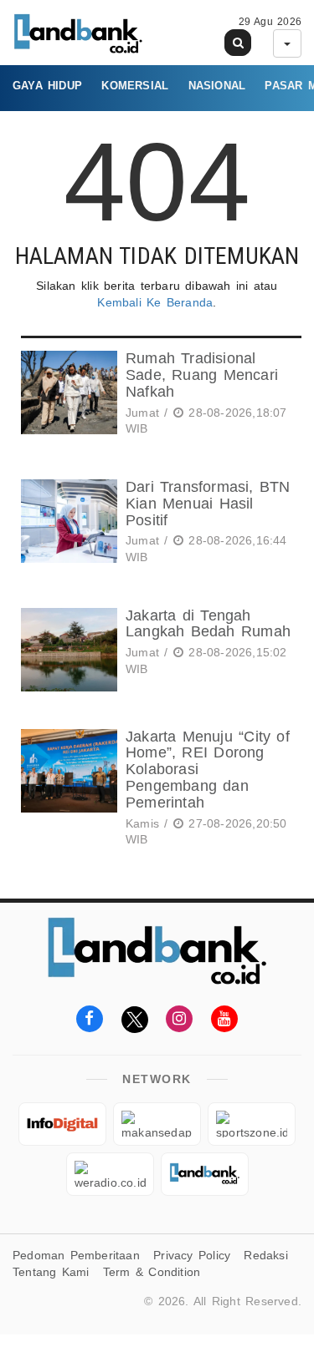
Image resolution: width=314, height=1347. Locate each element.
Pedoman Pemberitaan (76, 1255)
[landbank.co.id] (205, 1174)
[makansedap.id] (157, 1124)
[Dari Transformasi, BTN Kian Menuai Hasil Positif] (67, 524)
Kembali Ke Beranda (155, 302)
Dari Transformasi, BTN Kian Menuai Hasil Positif (208, 504)
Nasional (217, 85)
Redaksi (265, 1255)
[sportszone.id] (252, 1124)
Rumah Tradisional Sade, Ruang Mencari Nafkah (202, 375)
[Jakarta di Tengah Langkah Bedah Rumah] (67, 649)
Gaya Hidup (47, 85)
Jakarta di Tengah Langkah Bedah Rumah (208, 624)
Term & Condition (151, 1272)
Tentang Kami (51, 1272)
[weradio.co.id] (110, 1174)
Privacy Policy (191, 1255)
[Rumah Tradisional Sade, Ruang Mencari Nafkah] (67, 396)
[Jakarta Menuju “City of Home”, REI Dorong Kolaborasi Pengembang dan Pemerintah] (67, 791)
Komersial (134, 85)
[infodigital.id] (62, 1124)
